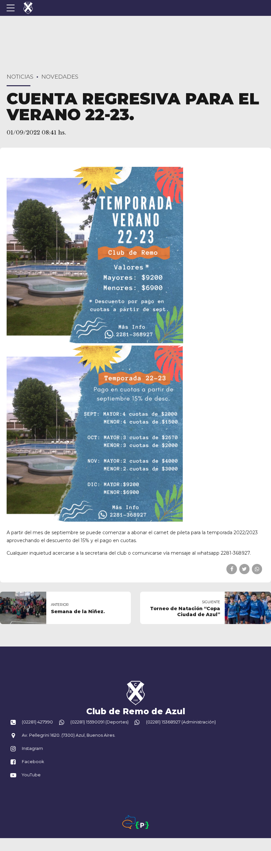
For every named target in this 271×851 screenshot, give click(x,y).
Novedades (59, 76)
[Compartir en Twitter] (244, 569)
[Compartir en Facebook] (231, 569)
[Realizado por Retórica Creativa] (129, 822)
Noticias (20, 76)
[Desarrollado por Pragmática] (142, 825)
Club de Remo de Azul (135, 711)
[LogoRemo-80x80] (135, 693)
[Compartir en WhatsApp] (257, 569)
